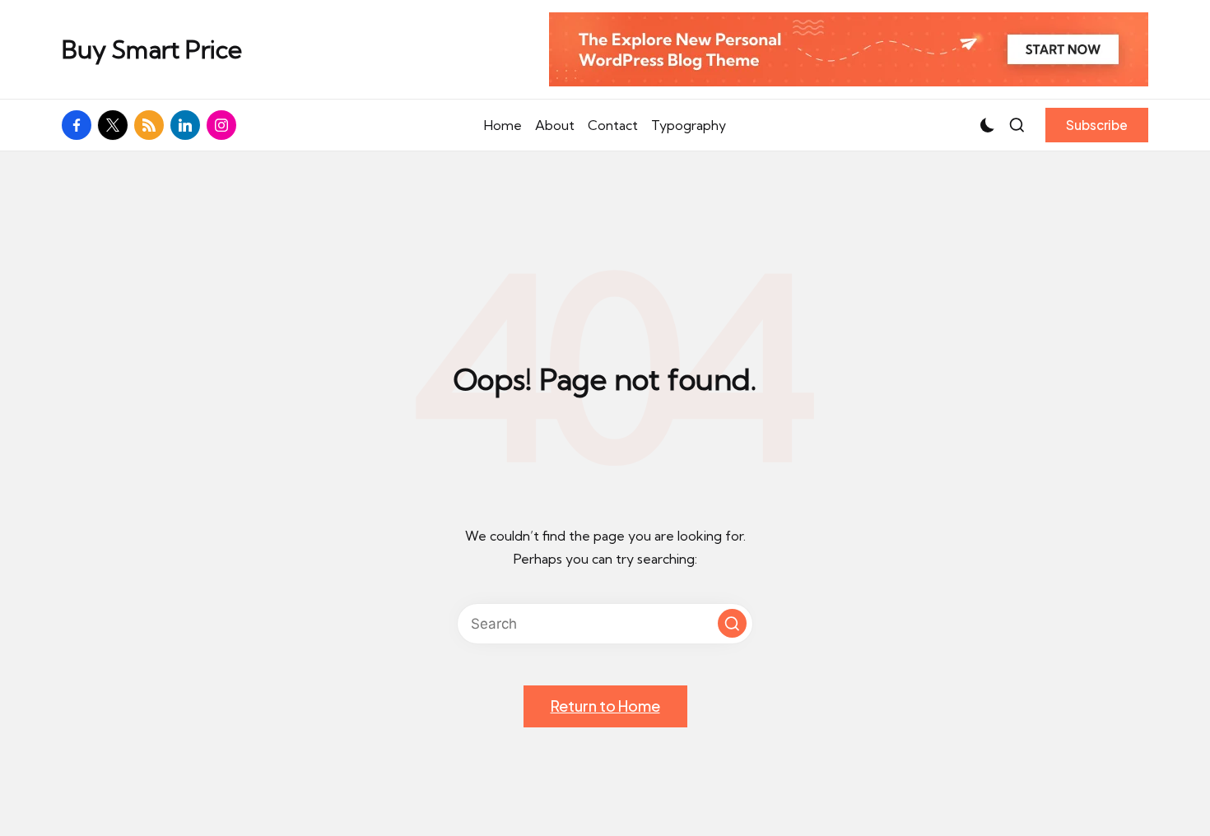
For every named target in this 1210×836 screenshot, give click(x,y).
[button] (1096, 125)
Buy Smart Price (152, 49)
